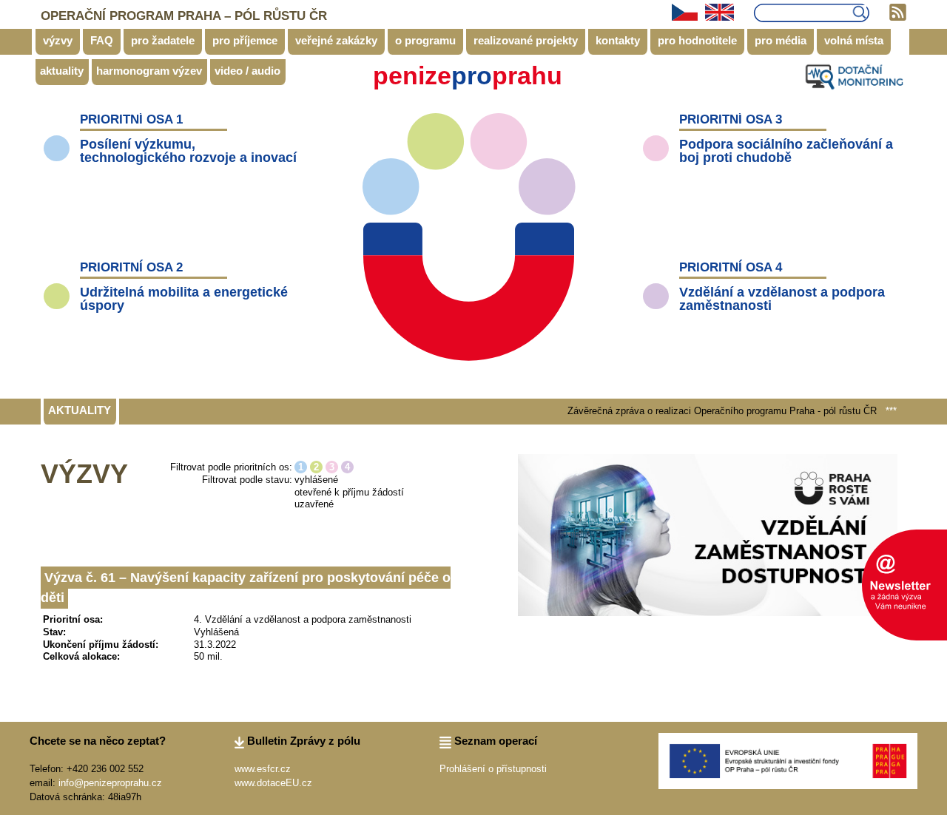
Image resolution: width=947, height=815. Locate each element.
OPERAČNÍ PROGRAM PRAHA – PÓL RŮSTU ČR (184, 16)
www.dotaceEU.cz (273, 782)
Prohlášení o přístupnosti (493, 768)
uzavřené (314, 504)
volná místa (853, 40)
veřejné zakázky (336, 40)
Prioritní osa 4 (730, 267)
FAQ (101, 40)
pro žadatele (163, 40)
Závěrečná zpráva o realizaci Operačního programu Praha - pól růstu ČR (705, 410)
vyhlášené (316, 479)
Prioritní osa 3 (730, 119)
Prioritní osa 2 (131, 267)
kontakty (618, 40)
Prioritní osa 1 (131, 119)
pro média (780, 40)
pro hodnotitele (697, 40)
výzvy (58, 40)
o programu (425, 40)
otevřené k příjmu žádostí (349, 492)
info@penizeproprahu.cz (110, 782)
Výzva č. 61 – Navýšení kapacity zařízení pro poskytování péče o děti (246, 587)
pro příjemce (244, 40)
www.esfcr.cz (263, 768)
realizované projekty (526, 40)
